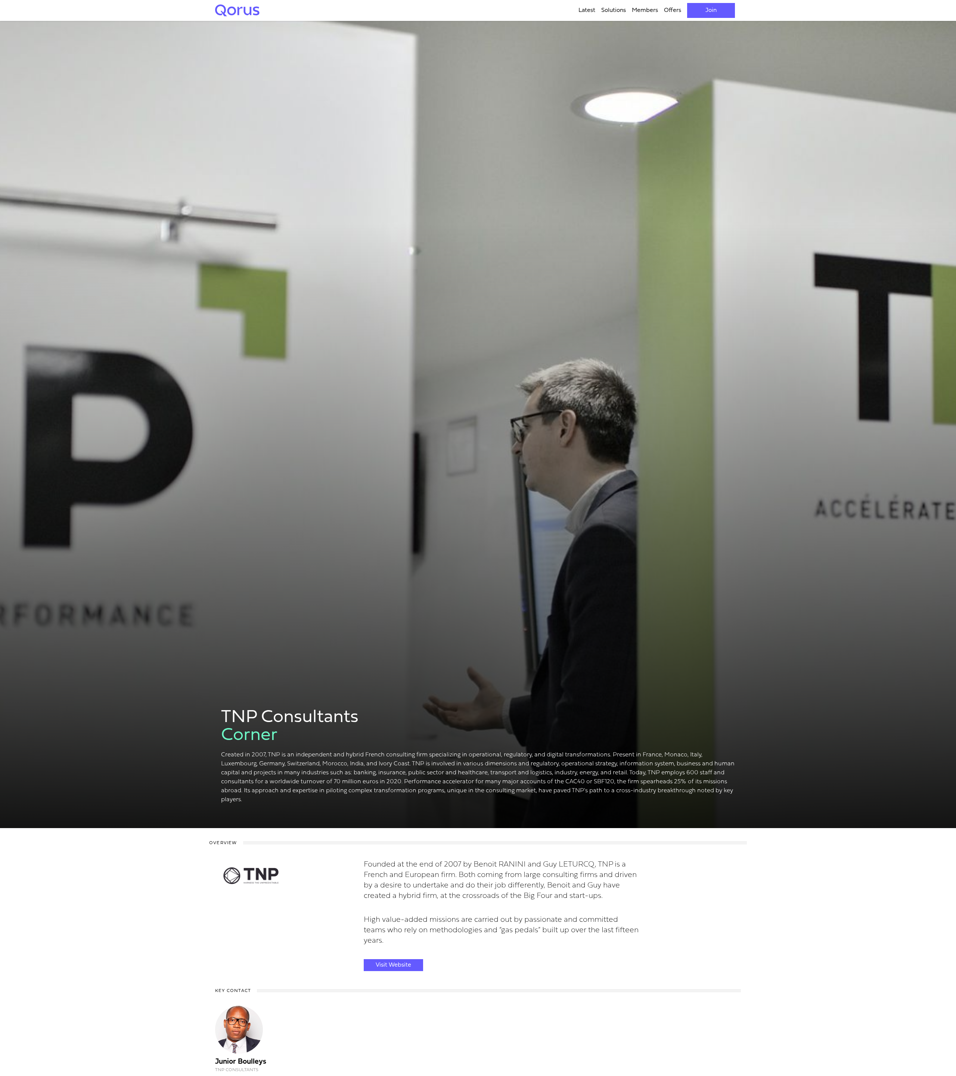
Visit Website (393, 965)
